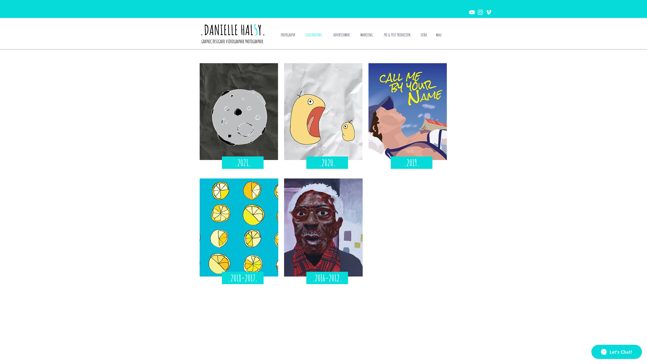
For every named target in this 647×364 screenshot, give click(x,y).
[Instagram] (480, 12)
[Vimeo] (488, 12)
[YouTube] (472, 12)
